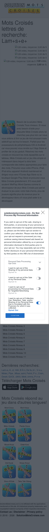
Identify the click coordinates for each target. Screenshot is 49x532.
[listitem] (24, 262)
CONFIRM (15, 315)
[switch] (38, 268)
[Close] (43, 213)
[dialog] (24, 266)
